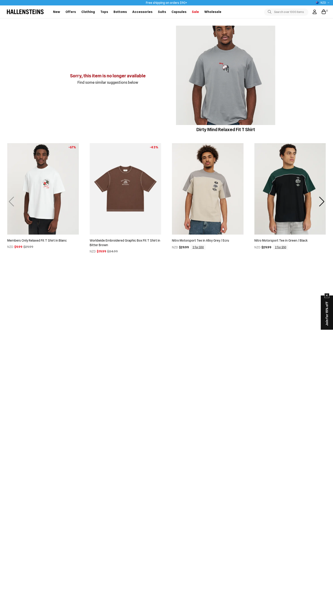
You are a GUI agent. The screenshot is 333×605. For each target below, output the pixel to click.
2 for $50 (198, 247)
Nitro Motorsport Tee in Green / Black (281, 240)
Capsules (178, 12)
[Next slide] (322, 202)
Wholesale (212, 12)
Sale (195, 12)
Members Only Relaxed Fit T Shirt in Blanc (37, 240)
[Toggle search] (270, 12)
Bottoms (120, 12)
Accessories (142, 12)
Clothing (88, 12)
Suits (162, 12)
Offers (70, 12)
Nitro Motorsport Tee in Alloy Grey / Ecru (200, 240)
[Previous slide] (11, 202)
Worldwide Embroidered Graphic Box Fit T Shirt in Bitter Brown (125, 243)
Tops (104, 12)
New (56, 12)
